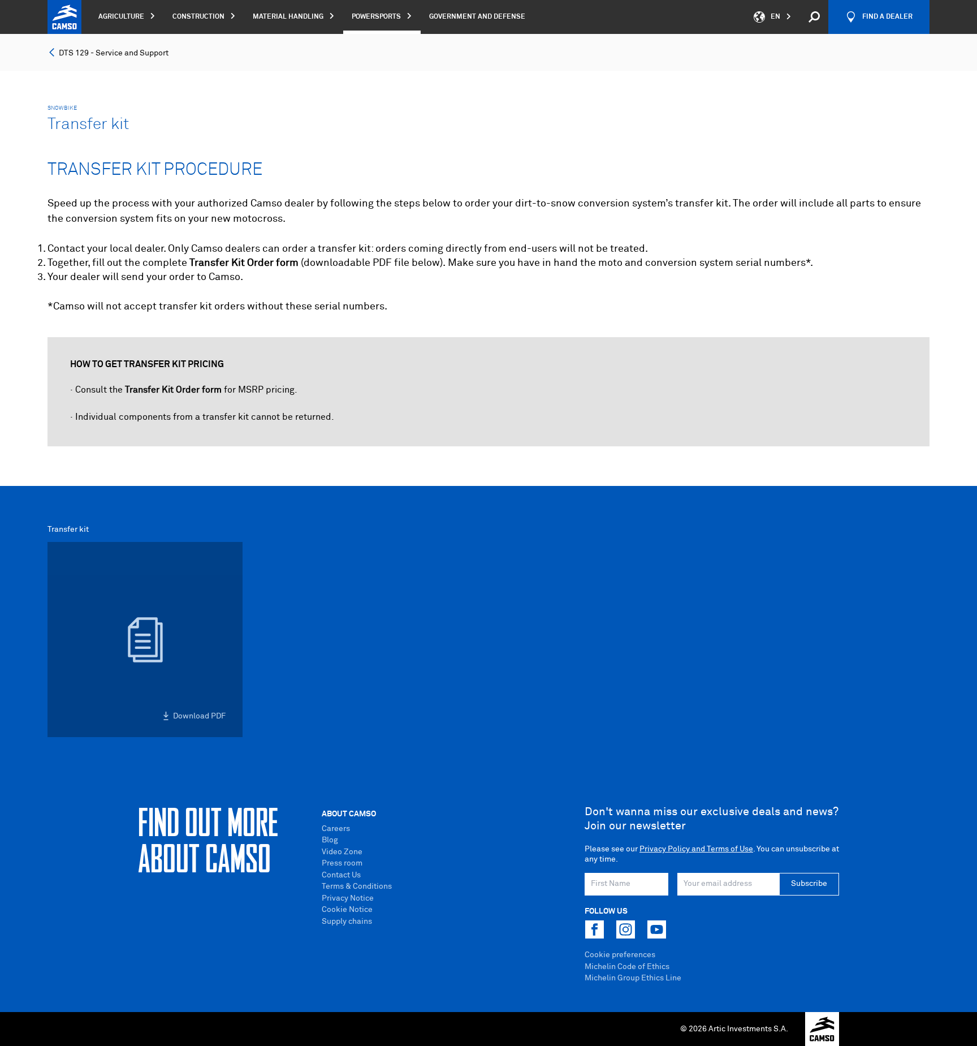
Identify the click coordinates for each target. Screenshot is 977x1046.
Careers (336, 829)
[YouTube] (656, 929)
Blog (330, 840)
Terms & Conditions (357, 886)
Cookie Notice (347, 910)
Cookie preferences (620, 955)
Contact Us (341, 875)
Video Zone (342, 852)
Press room (342, 863)
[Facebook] (594, 929)
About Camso (349, 814)
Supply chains (347, 922)
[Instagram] (625, 929)
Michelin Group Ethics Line (633, 978)
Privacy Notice (348, 898)
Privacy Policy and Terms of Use (696, 849)
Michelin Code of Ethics (627, 967)
